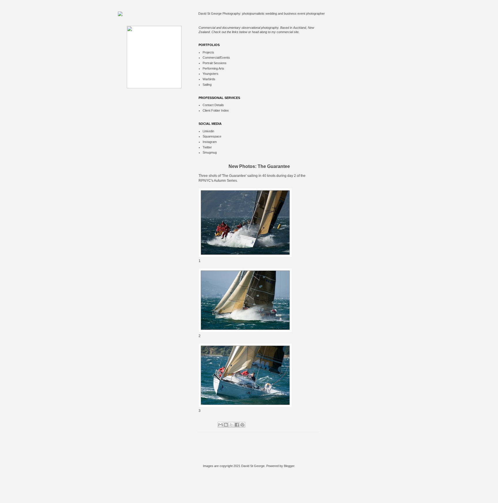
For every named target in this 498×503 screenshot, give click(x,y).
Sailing (207, 84)
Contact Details (213, 105)
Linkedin (208, 131)
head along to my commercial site (275, 32)
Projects (208, 52)
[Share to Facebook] (237, 425)
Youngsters (210, 73)
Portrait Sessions (215, 63)
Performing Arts (213, 68)
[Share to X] (231, 425)
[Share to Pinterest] (242, 425)
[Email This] (220, 425)
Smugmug (210, 152)
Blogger (289, 466)
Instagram (210, 142)
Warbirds (209, 79)
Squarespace (212, 136)
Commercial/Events (216, 57)
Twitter (207, 147)
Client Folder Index (216, 110)
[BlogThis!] (226, 425)
